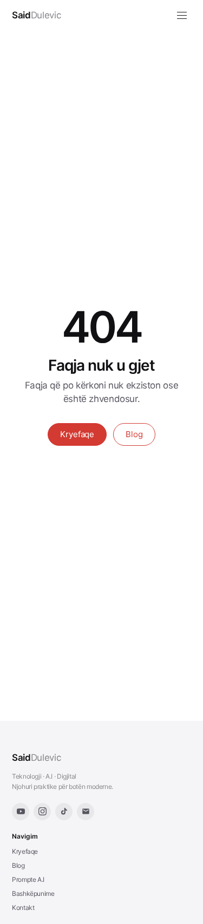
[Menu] (182, 15)
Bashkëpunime (33, 893)
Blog (134, 434)
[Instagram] (42, 811)
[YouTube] (20, 811)
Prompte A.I (28, 879)
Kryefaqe (77, 434)
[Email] (85, 811)
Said (36, 757)
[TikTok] (64, 811)
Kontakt (23, 907)
